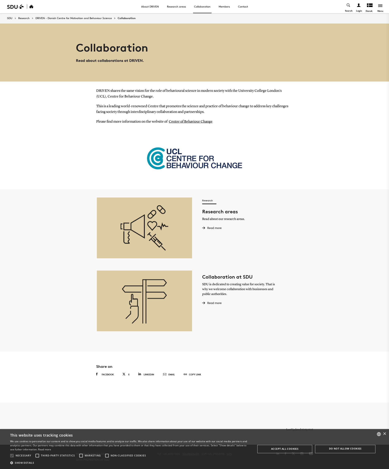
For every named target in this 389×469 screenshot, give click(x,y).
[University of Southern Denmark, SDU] (15, 6)
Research (24, 18)
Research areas (176, 6)
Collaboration (202, 6)
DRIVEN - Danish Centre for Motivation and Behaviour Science (73, 18)
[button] (12, 456)
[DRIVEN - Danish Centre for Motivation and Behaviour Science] (35, 6)
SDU (9, 18)
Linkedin (149, 374)
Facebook (108, 374)
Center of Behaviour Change (191, 121)
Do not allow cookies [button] (345, 448)
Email (171, 374)
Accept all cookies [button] (284, 449)
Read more (44, 449)
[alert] (194, 449)
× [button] (384, 433)
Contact (243, 6)
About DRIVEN (150, 6)
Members (224, 6)
